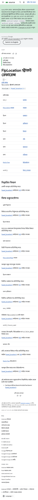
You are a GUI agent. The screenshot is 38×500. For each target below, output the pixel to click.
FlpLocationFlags (8, 258)
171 (20, 251)
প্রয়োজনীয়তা (4, 422)
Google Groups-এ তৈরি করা (9, 457)
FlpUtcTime (6, 162)
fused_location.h (17, 88)
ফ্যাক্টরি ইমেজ (5, 431)
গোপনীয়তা (5, 492)
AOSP (3, 50)
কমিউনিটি (15, 489)
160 (20, 302)
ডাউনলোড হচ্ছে (5, 425)
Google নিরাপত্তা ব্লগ (6, 451)
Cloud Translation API (15, 39)
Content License (25, 403)
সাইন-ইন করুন (31, 2)
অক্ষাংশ (25, 115)
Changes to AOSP (24, 28)
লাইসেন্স (31, 489)
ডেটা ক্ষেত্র (4, 83)
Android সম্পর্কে (6, 489)
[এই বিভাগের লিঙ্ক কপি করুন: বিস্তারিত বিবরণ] (18, 183)
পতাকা (24, 108)
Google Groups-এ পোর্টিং (8, 460)
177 (20, 371)
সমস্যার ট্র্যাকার (5, 482)
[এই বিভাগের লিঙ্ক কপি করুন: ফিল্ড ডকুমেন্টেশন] (20, 198)
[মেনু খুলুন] (3, 2)
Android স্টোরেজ (6, 419)
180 (20, 338)
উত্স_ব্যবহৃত (27, 170)
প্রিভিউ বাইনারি (5, 428)
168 (20, 355)
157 (20, 285)
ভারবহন (25, 147)
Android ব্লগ (4, 448)
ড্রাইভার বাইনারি (5, 434)
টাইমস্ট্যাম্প (26, 162)
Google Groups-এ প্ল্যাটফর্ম (9, 454)
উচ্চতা (24, 131)
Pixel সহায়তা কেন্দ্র (6, 470)
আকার (25, 100)
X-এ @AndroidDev (6, 445)
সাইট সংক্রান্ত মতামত (16, 492)
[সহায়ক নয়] (16, 53)
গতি (24, 139)
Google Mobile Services (8, 476)
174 (20, 215)
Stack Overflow (6, 479)
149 (20, 190)
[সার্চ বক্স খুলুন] (20, 2)
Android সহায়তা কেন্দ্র (7, 467)
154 (20, 268)
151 (20, 319)
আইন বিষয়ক (23, 489)
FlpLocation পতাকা (8, 108)
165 (20, 234)
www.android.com (6, 473)
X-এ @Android (5, 442)
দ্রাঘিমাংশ (25, 123)
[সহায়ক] (13, 53)
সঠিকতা (25, 155)
